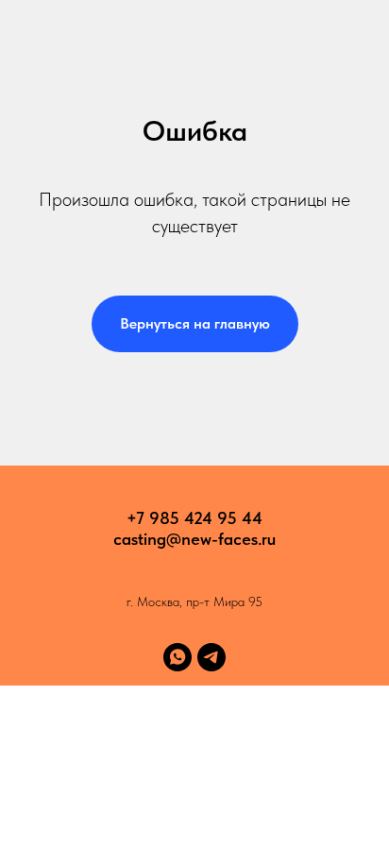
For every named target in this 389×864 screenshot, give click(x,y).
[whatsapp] (177, 657)
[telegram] (211, 657)
